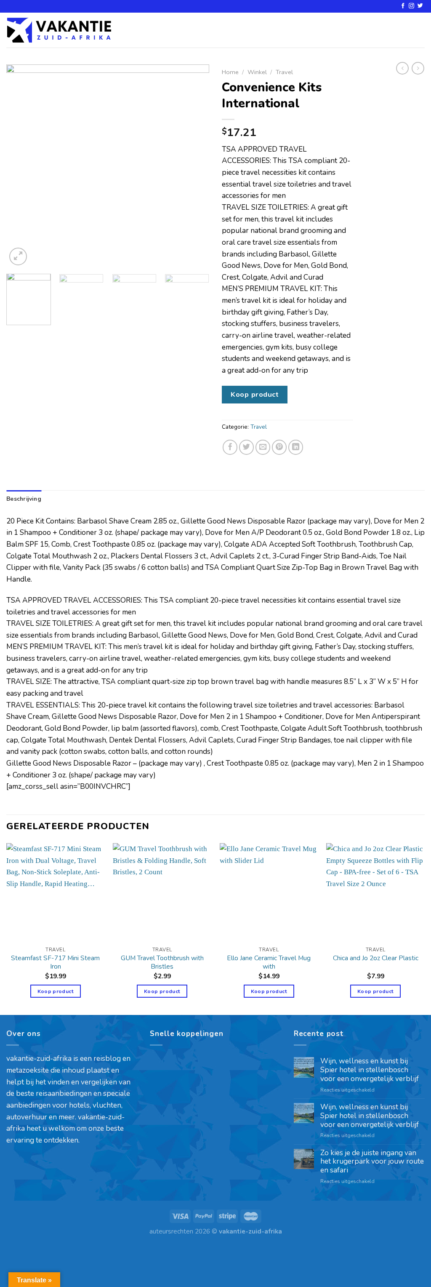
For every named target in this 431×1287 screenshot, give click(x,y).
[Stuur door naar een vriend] (263, 447)
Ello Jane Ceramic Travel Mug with (269, 962)
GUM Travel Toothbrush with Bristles (162, 962)
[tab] (23, 499)
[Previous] (21, 166)
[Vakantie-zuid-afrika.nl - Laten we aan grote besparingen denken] (59, 30)
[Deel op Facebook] (230, 447)
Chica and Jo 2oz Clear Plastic (375, 958)
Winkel (257, 72)
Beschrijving (23, 499)
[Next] (194, 166)
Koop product (255, 394)
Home (230, 72)
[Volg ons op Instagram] (411, 6)
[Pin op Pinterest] (279, 447)
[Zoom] (18, 256)
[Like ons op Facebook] (403, 6)
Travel (284, 72)
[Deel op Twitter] (246, 447)
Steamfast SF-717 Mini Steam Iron (55, 962)
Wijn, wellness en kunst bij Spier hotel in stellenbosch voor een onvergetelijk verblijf (369, 1070)
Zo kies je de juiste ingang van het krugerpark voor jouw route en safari (372, 1162)
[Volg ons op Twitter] (420, 6)
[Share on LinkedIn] (295, 447)
